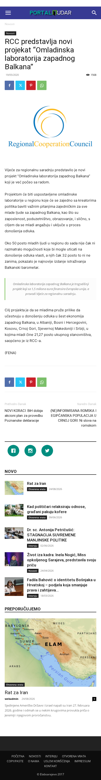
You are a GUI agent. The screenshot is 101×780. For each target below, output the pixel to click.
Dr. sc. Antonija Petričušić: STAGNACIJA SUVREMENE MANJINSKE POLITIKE (51, 534)
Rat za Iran (36, 483)
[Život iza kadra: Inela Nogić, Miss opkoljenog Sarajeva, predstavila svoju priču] (14, 559)
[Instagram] (31, 451)
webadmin (11, 698)
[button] (8, 13)
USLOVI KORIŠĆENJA (57, 761)
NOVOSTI (35, 756)
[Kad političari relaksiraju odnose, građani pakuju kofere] (14, 510)
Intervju (32, 545)
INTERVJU (51, 756)
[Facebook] (9, 85)
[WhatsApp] (42, 85)
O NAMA (33, 761)
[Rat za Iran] (14, 488)
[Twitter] (20, 85)
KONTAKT (50, 766)
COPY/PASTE (15, 761)
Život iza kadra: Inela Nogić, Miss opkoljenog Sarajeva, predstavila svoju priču (61, 559)
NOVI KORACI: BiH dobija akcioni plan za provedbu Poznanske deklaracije (24, 416)
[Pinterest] (31, 85)
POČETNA (18, 756)
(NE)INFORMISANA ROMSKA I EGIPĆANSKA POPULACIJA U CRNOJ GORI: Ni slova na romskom (73, 418)
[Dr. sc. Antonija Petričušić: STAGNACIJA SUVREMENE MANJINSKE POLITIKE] (14, 533)
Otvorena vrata (37, 489)
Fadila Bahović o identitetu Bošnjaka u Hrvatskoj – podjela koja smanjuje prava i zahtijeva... (61, 584)
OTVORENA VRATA (74, 756)
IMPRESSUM (82, 761)
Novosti (10, 24)
